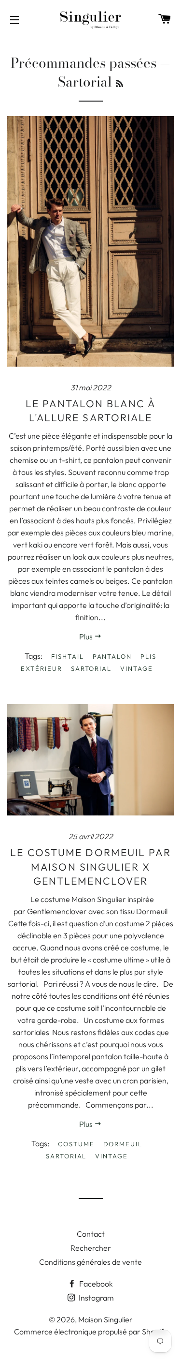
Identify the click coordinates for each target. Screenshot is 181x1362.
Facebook (95, 1283)
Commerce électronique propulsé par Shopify (90, 1331)
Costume (76, 1144)
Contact (91, 1234)
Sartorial (91, 668)
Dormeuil (123, 1144)
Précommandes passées (83, 62)
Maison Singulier (105, 1319)
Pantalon (112, 656)
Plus (86, 636)
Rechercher (90, 1248)
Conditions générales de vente (90, 1262)
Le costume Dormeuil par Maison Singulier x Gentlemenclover (90, 866)
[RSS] (119, 83)
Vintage (136, 668)
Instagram (95, 1298)
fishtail (67, 656)
